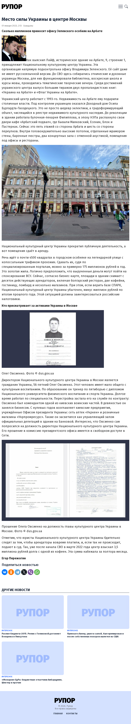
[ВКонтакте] (5, 572)
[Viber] (30, 572)
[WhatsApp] (37, 572)
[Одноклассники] (11, 572)
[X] (24, 572)
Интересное (7, 631)
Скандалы (28, 25)
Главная (58, 714)
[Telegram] (17, 572)
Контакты (72, 714)
